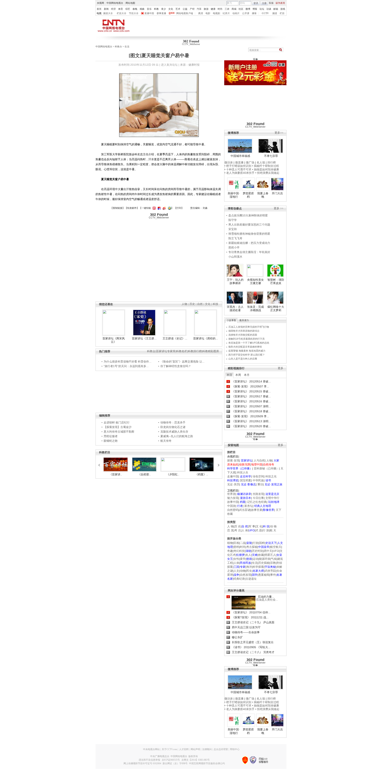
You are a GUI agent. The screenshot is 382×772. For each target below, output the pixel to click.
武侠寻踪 (270, 570)
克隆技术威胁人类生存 (174, 431)
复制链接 (117, 208)
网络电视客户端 (184, 13)
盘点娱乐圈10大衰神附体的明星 (248, 215)
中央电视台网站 (151, 749)
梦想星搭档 (248, 195)
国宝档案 (245, 480)
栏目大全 (121, 13)
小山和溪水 (235, 256)
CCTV (265, 13)
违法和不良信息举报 (149, 759)
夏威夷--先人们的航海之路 (176, 436)
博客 (254, 9)
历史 (192, 304)
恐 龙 (230, 530)
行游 (255, 542)
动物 (243, 570)
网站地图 (130, 3)
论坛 (261, 9)
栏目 (282, 13)
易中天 (268, 550)
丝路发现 (258, 493)
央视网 (100, 3)
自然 (200, 304)
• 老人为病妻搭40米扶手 (239, 172)
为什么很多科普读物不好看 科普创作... (127, 361)
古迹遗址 (251, 578)
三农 (227, 9)
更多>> (279, 132)
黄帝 (243, 558)
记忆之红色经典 (257, 501)
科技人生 (242, 472)
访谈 (268, 9)
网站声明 (195, 749)
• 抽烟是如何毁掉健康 (265, 169)
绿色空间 (258, 476)
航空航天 (275, 546)
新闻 (106, 9)
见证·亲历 (233, 484)
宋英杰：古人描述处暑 (235, 308)
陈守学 (232, 220)
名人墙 (261, 162)
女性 (236, 558)
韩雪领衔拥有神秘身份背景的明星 (249, 233)
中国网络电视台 (114, 3)
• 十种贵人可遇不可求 (238, 169)
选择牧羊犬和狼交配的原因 (242, 334)
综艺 (127, 9)
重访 (260, 484)
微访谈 (228, 162)
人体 (236, 562)
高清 (200, 13)
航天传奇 (166, 440)
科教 (156, 9)
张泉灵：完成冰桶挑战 (255, 308)
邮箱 (275, 9)
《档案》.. (201, 474)
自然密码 (232, 509)
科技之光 (271, 476)
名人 (248, 554)
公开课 (245, 13)
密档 (236, 546)
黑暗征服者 (111, 436)
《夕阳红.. (173, 474)
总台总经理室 (221, 749)
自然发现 (245, 574)
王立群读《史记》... (175, 338)
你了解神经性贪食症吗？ (175, 366)
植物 (230, 542)
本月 (246, 374)
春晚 (135, 9)
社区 (241, 9)
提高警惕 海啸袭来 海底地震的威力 (246, 350)
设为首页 (280, 3)
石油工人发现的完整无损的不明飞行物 (248, 326)
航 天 (273, 530)
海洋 (249, 566)
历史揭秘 (263, 562)
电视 (99, 13)
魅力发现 (232, 497)
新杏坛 (248, 505)
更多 (280, 368)
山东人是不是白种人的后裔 (242, 358)
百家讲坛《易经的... (205, 338)
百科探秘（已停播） (266, 468)
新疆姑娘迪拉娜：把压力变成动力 (249, 242)
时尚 (220, 9)
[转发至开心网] (154, 208)
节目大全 (133, 13)
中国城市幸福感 (240, 155)
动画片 (236, 13)
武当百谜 (244, 509)
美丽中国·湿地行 (234, 195)
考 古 (237, 530)
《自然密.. (144, 474)
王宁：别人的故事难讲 (235, 281)
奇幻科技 (239, 550)
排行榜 (271, 162)
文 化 (259, 526)
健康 (213, 9)
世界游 (231, 493)
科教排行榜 (195, 351)
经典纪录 (239, 578)
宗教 (273, 562)
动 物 (273, 526)
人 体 (245, 530)
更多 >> (278, 208)
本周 (238, 374)
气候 (274, 558)
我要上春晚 (262, 195)
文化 (170, 9)
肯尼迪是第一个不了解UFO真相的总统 (248, 342)
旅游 (206, 9)
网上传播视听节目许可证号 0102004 (142, 763)
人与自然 (259, 460)
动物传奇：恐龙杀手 (172, 422)
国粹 (262, 542)
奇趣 (230, 550)
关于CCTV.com (169, 749)
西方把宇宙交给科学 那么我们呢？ (246, 354)
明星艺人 (270, 554)
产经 (192, 9)
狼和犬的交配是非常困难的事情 (245, 346)
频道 (274, 13)
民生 (249, 570)
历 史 (237, 526)
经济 (113, 9)
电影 (208, 13)
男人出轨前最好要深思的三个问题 (249, 224)
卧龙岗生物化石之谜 (172, 427)
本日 (229, 374)
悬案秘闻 (263, 574)
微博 (248, 9)
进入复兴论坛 (169, 64)
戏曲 (142, 9)
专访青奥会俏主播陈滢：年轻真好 (249, 252)
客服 (271, 3)
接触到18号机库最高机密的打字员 (246, 338)
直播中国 (149, 13)
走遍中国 (232, 476)
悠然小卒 (234, 247)
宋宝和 (232, 229)
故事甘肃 (256, 509)
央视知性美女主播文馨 (255, 281)
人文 (236, 570)
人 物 (230, 526)
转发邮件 (132, 208)
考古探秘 (251, 546)
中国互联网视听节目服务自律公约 (207, 763)
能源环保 (264, 558)
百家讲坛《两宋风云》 (113, 340)
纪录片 (226, 13)
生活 (127, 46)
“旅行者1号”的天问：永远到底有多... (126, 366)
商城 (234, 9)
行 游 (266, 530)
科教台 (118, 46)
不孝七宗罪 (271, 155)
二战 (243, 542)
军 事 (252, 526)
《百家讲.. (115, 474)
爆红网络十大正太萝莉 (275, 308)
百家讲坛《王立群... (144, 338)
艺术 (177, 9)
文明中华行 (272, 497)
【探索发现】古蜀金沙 (118, 427)
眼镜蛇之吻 (111, 440)
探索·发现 (233, 460)
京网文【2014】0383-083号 (195, 759)
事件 (273, 574)
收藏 (261, 554)
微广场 (250, 162)
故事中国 (232, 501)
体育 (120, 9)
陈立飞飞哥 (235, 238)
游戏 (282, 9)
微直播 (239, 162)
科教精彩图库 (210, 351)
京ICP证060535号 (171, 759)
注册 (264, 3)
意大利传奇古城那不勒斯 (119, 431)
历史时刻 (257, 550)
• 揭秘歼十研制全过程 (265, 165)
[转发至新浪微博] (164, 208)
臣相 (236, 542)
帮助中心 (235, 749)
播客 (254, 13)
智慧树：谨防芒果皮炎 (275, 281)
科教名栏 (181, 351)
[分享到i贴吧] (158, 208)
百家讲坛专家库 (165, 351)
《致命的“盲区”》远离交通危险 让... (182, 361)
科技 (215, 304)
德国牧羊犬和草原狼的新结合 (243, 330)
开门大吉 (277, 193)
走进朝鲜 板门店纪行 (117, 422)
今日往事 (258, 497)
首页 (99, 9)
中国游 (231, 505)
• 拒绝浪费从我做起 (267, 172)
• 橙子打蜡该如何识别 (237, 165)
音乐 (149, 9)
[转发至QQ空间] (169, 208)
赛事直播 (161, 13)
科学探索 (258, 566)
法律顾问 (207, 749)
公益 (185, 9)
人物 (269, 460)
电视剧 (216, 13)
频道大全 (108, 13)
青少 (163, 9)
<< (100, 463)
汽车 (199, 9)
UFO (276, 550)
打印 (178, 208)
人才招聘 (184, 749)
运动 (255, 558)
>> (217, 463)
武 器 (258, 530)
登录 (255, 3)
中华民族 (258, 480)
